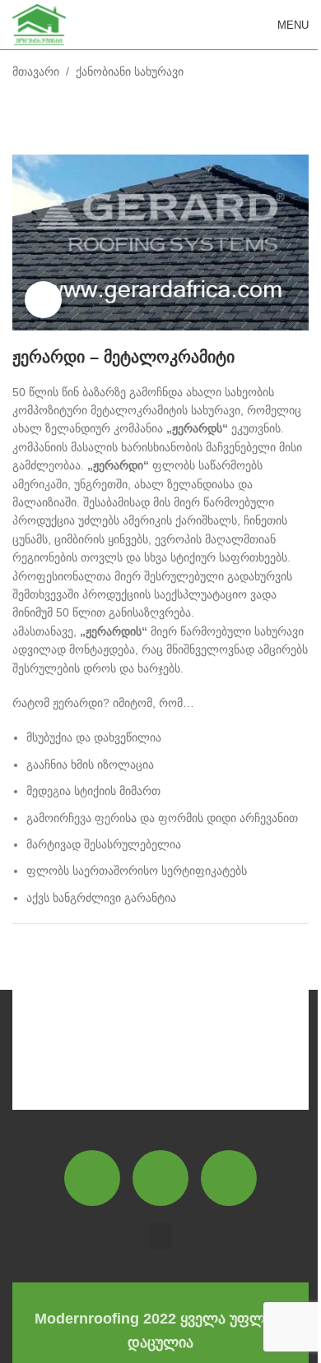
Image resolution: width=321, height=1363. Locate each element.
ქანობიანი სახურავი (130, 71)
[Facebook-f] (92, 1178)
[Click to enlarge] (43, 299)
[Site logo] (39, 23)
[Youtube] (229, 1178)
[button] (160, 1236)
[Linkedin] (160, 1178)
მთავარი (35, 71)
